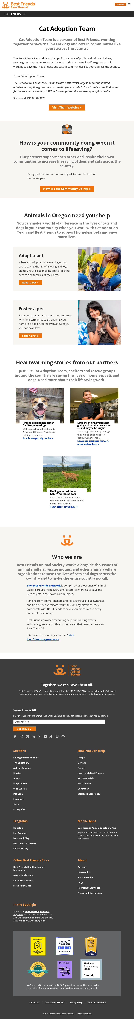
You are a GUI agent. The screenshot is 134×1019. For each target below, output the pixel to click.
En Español (19, 809)
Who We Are (20, 788)
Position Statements (89, 887)
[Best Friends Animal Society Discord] (63, 737)
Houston (18, 827)
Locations (18, 799)
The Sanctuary (21, 762)
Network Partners (23, 880)
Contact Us (34, 1002)
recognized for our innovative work (45, 988)
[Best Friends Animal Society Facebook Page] (16, 737)
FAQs (80, 882)
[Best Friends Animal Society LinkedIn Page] (34, 737)
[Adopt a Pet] (67, 269)
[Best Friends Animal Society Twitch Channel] (57, 737)
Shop (16, 804)
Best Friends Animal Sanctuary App (97, 827)
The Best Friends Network (44, 585)
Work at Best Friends (89, 793)
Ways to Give (20, 783)
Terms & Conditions (97, 1002)
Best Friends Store (23, 875)
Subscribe (23, 729)
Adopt (16, 778)
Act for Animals (21, 767)
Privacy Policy (76, 1002)
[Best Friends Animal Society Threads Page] (40, 737)
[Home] (19, 5)
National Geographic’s (31, 913)
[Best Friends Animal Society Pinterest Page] (28, 737)
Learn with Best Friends (91, 773)
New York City (21, 838)
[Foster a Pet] (67, 322)
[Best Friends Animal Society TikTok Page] (52, 737)
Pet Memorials (86, 778)
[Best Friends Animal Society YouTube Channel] (46, 737)
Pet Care (18, 793)
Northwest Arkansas (24, 843)
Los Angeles (19, 832)
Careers (82, 867)
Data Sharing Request (54, 1002)
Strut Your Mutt (22, 885)
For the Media (85, 877)
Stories (17, 773)
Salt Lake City (20, 848)
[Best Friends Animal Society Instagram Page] (22, 737)
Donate (120, 4)
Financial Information (90, 892)
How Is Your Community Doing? (65, 189)
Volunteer (83, 788)
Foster (81, 767)
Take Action (84, 783)
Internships (84, 872)
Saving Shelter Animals (25, 757)
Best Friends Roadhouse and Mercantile (28, 869)
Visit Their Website (65, 107)
